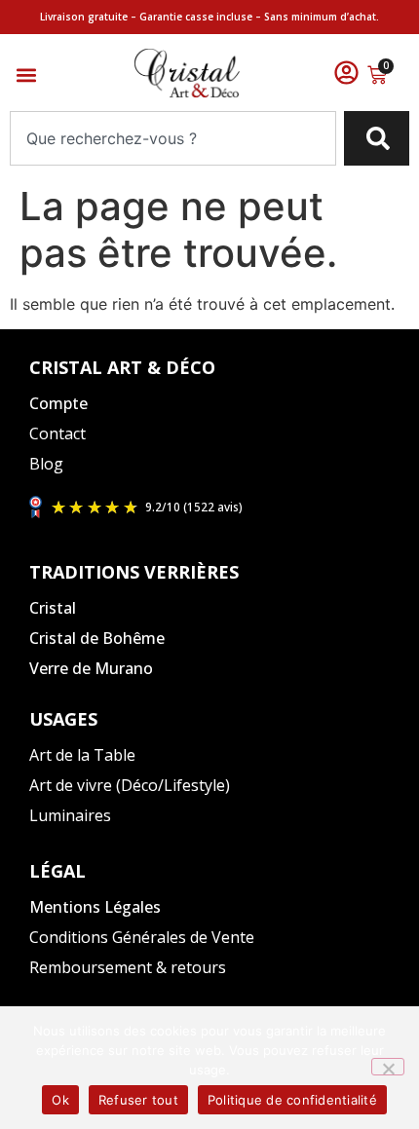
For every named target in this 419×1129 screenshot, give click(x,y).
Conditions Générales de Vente (141, 937)
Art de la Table (82, 755)
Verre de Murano (91, 668)
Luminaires (70, 815)
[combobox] (173, 138)
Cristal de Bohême (97, 638)
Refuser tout (138, 1100)
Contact (57, 433)
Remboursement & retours (127, 967)
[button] (26, 75)
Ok (60, 1100)
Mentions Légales (95, 907)
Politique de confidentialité (292, 1100)
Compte (58, 403)
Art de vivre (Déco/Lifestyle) (129, 785)
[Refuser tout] (387, 1066)
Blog (46, 463)
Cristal (52, 608)
